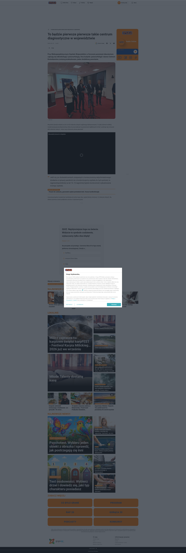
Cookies (75, 300)
